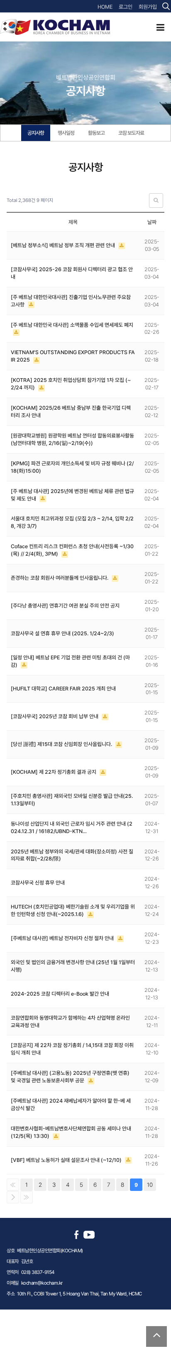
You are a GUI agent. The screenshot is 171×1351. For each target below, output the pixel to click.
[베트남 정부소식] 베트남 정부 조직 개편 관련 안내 (63, 245)
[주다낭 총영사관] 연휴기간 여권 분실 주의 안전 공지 (65, 606)
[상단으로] (156, 1336)
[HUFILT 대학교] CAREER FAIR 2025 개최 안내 (63, 688)
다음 (13, 1197)
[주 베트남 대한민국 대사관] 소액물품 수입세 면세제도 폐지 (72, 325)
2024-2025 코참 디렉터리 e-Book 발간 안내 (60, 994)
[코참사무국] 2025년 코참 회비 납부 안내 (55, 716)
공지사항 (35, 133)
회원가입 (148, 7)
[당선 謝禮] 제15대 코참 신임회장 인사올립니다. (62, 744)
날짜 (151, 222)
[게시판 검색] (156, 200)
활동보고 (96, 133)
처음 (13, 1184)
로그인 (125, 7)
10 (150, 1184)
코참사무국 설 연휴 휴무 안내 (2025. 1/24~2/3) (62, 633)
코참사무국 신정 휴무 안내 (38, 883)
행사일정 (66, 133)
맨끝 (26, 1197)
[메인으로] (55, 27)
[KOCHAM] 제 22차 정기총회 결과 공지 (54, 772)
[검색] (166, 6)
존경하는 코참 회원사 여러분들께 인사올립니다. (60, 578)
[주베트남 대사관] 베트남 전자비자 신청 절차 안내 (63, 938)
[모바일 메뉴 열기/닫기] (160, 27)
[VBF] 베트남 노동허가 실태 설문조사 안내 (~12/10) (67, 1160)
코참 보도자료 (131, 133)
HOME (105, 7)
